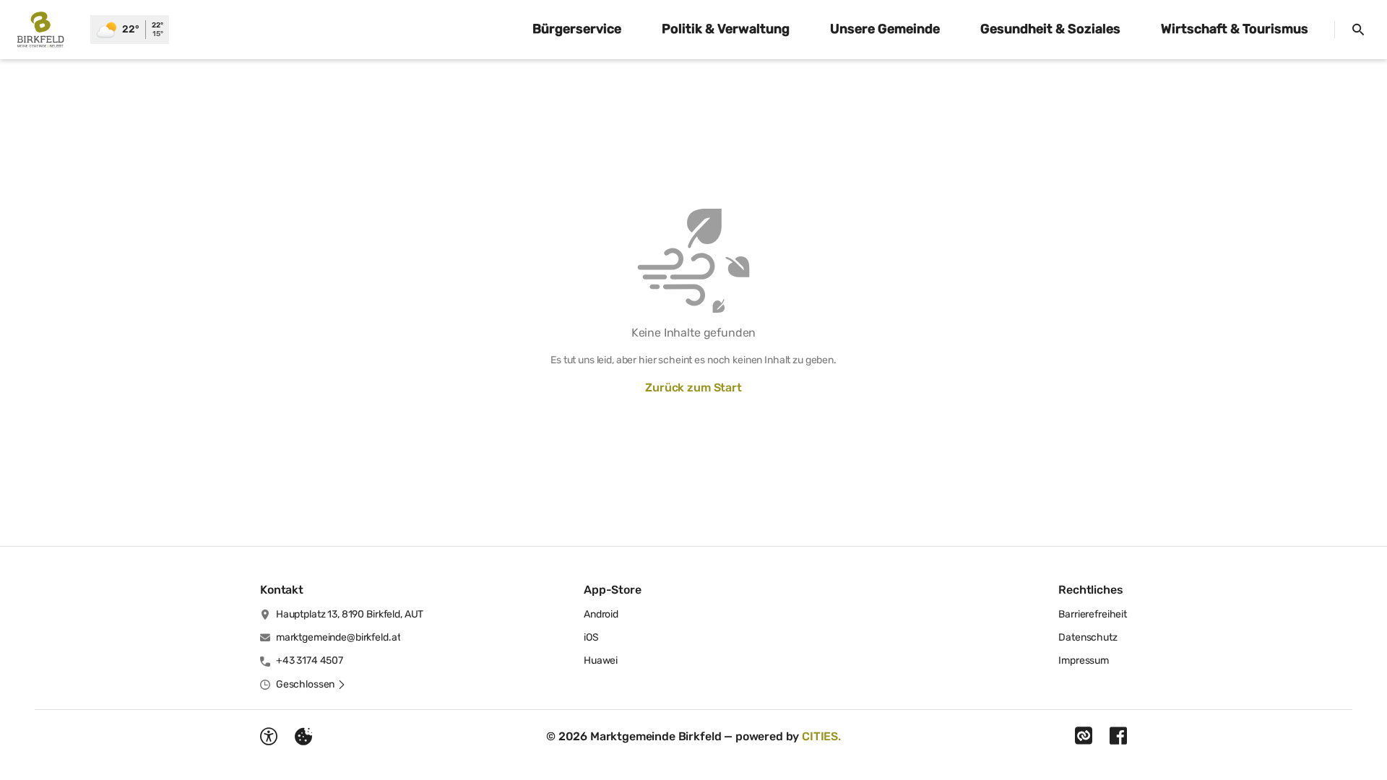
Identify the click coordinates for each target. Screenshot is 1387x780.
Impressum (1083, 660)
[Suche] (1358, 29)
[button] (311, 684)
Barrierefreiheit (1092, 614)
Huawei (601, 660)
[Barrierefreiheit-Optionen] (268, 736)
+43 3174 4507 (309, 660)
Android (601, 614)
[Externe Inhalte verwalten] (303, 736)
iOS (591, 637)
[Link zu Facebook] (1118, 736)
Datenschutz (1087, 637)
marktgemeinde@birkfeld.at (338, 637)
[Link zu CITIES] (1083, 736)
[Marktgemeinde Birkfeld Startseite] (45, 30)
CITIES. (821, 736)
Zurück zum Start (693, 387)
